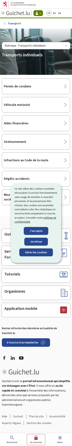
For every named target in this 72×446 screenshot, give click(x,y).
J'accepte (36, 231)
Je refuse (36, 242)
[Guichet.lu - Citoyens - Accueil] (16, 13)
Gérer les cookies (36, 252)
